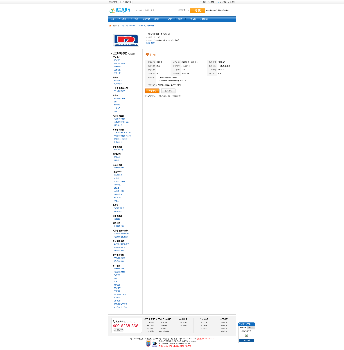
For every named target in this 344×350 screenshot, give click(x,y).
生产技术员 (118, 81)
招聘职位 (125, 53)
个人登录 (202, 2)
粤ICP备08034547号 (183, 344)
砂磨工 (116, 201)
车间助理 (117, 298)
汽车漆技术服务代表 (121, 122)
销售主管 (117, 285)
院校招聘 (146, 19)
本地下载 (246, 340)
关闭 (253, 324)
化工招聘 (162, 339)
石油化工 (170, 19)
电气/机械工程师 (120, 294)
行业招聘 (224, 323)
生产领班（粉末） (120, 99)
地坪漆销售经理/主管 (121, 244)
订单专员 (117, 60)
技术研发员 (118, 142)
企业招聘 (134, 19)
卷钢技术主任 (119, 150)
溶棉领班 (117, 185)
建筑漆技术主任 (119, 63)
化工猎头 (170, 339)
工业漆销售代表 (119, 91)
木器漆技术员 (119, 191)
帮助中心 (225, 10)
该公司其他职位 (164, 96)
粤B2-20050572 (169, 344)
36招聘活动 (150, 331)
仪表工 (116, 282)
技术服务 (117, 67)
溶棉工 (116, 111)
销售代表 (117, 70)
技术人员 (117, 157)
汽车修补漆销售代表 (121, 234)
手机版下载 (127, 2)
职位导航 (217, 10)
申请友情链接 (164, 331)
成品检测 (117, 198)
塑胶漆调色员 (119, 261)
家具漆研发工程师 (120, 304)
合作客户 (150, 328)
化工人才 (145, 339)
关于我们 (150, 323)
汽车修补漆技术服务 (121, 237)
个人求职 (122, 19)
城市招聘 (224, 328)
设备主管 (117, 219)
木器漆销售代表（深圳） (123, 136)
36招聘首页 (113, 2)
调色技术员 (118, 125)
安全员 (151, 26)
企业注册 (231, 2)
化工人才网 (134, 339)
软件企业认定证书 (165, 346)
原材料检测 (118, 175)
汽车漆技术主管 (119, 272)
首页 (113, 19)
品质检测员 (118, 84)
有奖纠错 (120, 330)
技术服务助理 (119, 168)
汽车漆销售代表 (119, 119)
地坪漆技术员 (119, 251)
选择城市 (181, 10)
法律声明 (224, 331)
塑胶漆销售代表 (119, 258)
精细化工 (158, 19)
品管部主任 (118, 194)
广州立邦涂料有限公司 (136, 26)
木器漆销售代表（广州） (123, 133)
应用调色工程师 (119, 182)
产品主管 (117, 73)
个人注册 (210, 2)
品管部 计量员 (119, 208)
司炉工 (116, 278)
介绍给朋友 (177, 96)
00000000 (117, 301)
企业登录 (223, 2)
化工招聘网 (120, 10)
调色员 (116, 160)
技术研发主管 (119, 269)
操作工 (116, 102)
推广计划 (150, 326)
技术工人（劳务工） (121, 139)
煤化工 (181, 19)
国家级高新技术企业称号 (182, 346)
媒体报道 (164, 326)
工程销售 (117, 291)
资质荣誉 (164, 323)
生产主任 (117, 105)
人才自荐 (204, 19)
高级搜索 (209, 10)
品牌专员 (117, 275)
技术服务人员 (119, 226)
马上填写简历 (151, 96)
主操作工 (117, 108)
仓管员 (116, 178)
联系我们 (164, 328)
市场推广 (117, 288)
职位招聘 (224, 326)
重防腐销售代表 (119, 247)
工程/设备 (192, 19)
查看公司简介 (150, 43)
